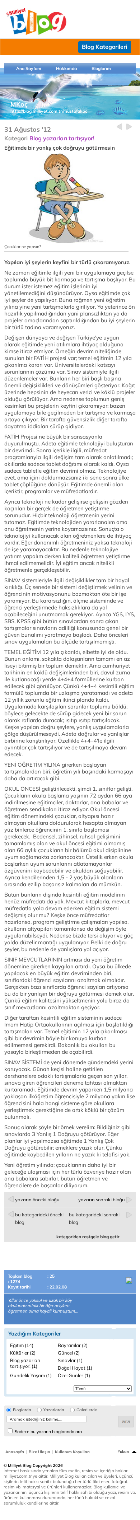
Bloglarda (22, 1410)
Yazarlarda (53, 1410)
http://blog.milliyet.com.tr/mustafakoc (48, 111)
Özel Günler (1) (74, 1375)
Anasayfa (14, 1451)
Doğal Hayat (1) (75, 1368)
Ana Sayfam (28, 68)
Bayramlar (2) (73, 1345)
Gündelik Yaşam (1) (31, 1375)
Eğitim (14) (21, 1345)
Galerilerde (86, 1410)
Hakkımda (66, 68)
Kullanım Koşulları (72, 1451)
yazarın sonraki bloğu (101, 1199)
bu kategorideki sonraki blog (94, 1218)
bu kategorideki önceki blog (39, 1218)
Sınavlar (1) (70, 1360)
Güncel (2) (69, 1353)
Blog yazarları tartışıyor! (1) (25, 1363)
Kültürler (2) (23, 1353)
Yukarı (123, 1451)
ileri (129, 126)
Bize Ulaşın (39, 1451)
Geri (119, 126)
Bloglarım (101, 68)
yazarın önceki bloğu (37, 1199)
